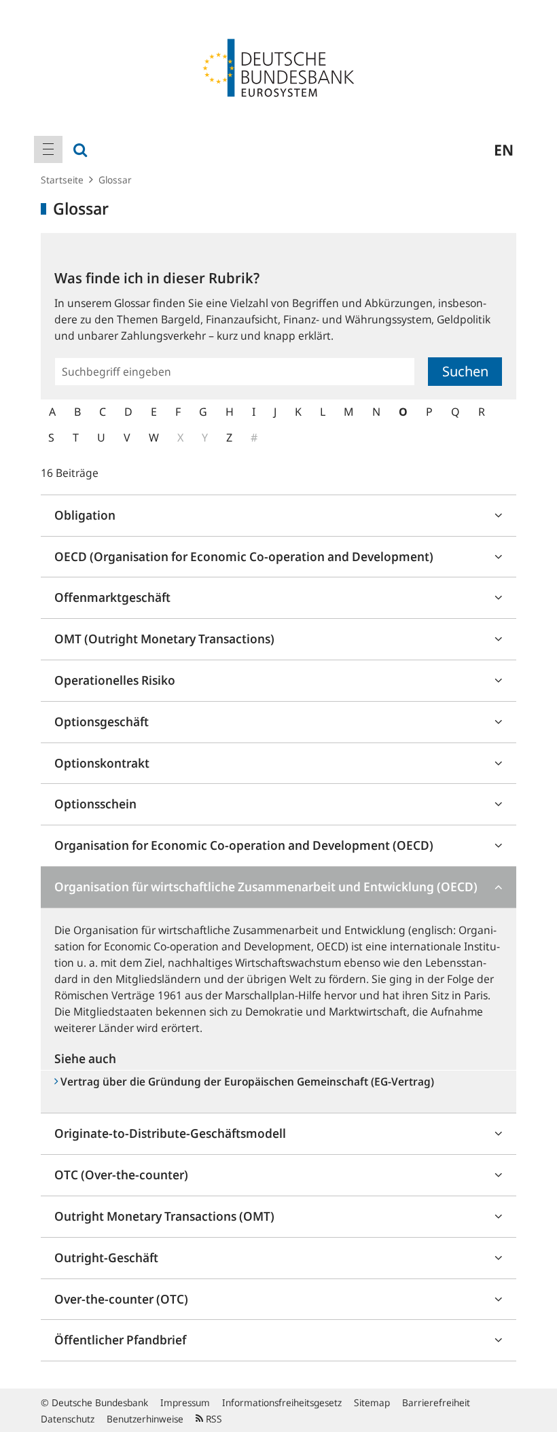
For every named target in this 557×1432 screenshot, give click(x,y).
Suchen (465, 371)
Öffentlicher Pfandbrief (120, 1339)
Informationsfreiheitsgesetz (282, 1402)
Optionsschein (95, 803)
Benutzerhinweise (145, 1418)
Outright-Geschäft (106, 1257)
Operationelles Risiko (114, 680)
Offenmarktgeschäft (112, 597)
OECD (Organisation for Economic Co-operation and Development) (243, 556)
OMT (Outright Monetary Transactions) (164, 638)
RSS (212, 1418)
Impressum (185, 1402)
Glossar (115, 179)
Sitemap (372, 1402)
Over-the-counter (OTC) (121, 1299)
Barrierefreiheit (436, 1402)
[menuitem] (48, 149)
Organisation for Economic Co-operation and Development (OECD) (243, 845)
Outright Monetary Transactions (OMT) (164, 1216)
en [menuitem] (504, 149)
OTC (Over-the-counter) (121, 1174)
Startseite (62, 179)
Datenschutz (67, 1418)
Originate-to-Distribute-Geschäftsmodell (170, 1133)
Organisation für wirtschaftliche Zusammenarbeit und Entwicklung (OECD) (266, 886)
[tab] (278, 516)
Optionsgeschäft (101, 721)
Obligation (84, 515)
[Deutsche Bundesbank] (278, 66)
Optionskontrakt (101, 763)
